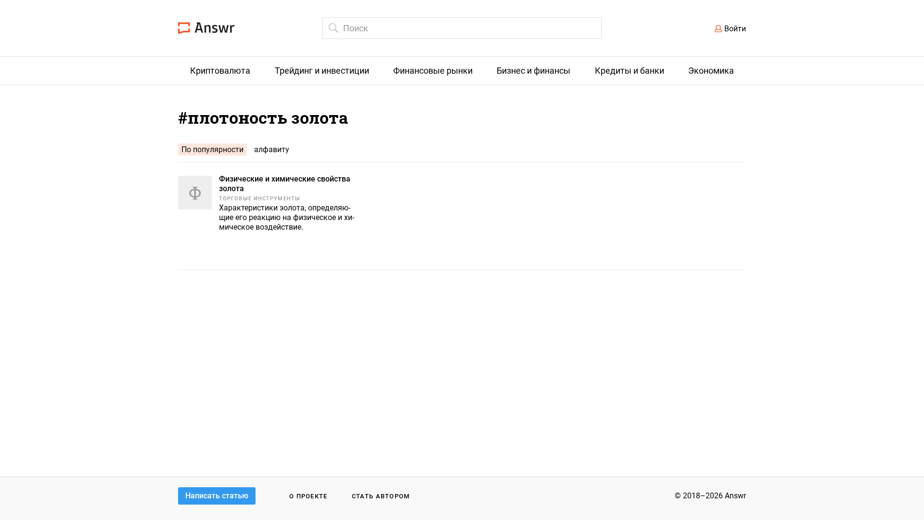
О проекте (308, 496)
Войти (735, 28)
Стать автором (381, 496)
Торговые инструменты (259, 198)
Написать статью (216, 495)
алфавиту (271, 149)
